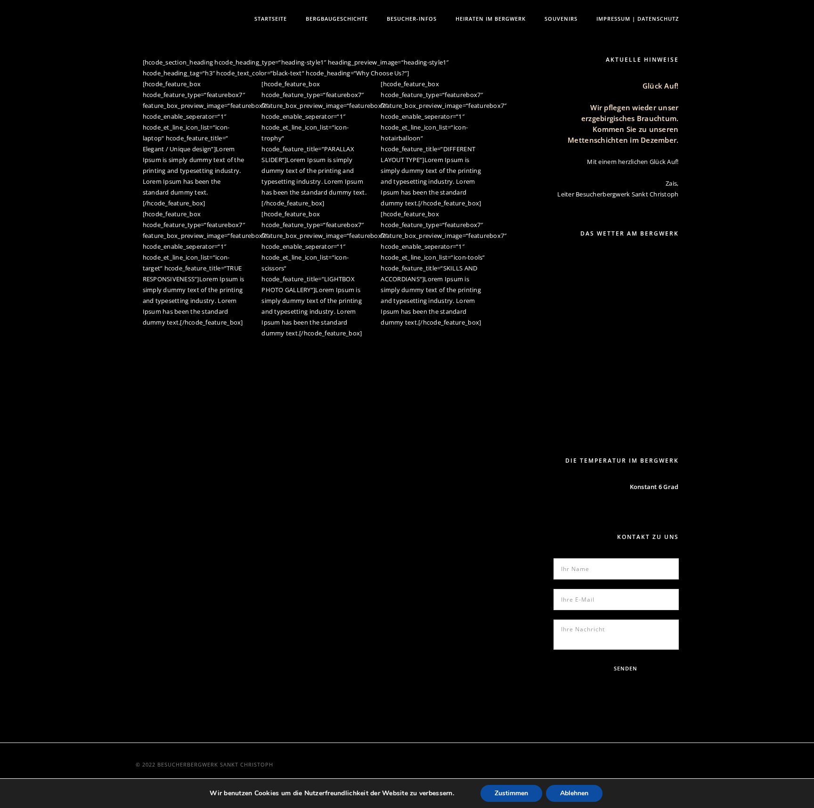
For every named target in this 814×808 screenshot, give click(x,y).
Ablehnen (574, 793)
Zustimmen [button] (511, 793)
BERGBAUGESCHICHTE (337, 18)
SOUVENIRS (561, 18)
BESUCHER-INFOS (412, 18)
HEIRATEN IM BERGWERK (491, 18)
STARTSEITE (270, 18)
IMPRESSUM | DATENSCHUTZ (637, 18)
